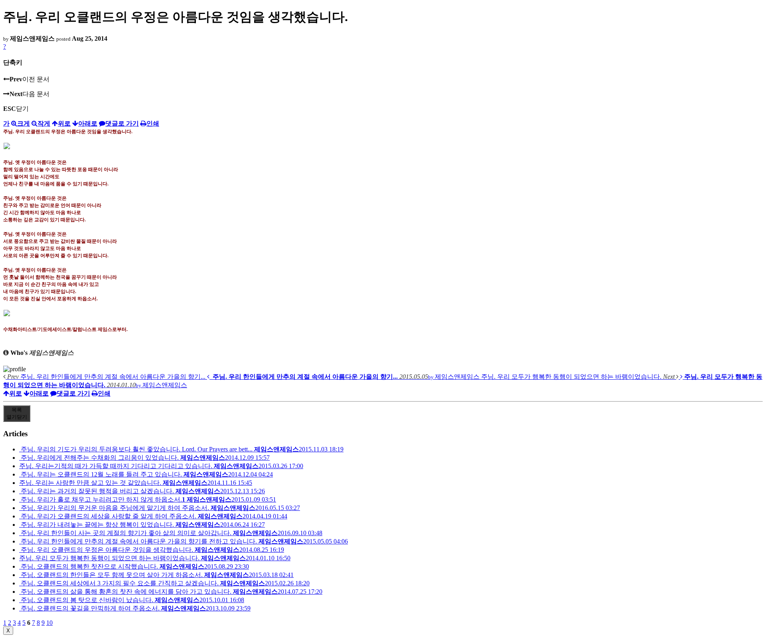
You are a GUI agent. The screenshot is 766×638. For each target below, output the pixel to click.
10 (49, 622)
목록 (16, 413)
